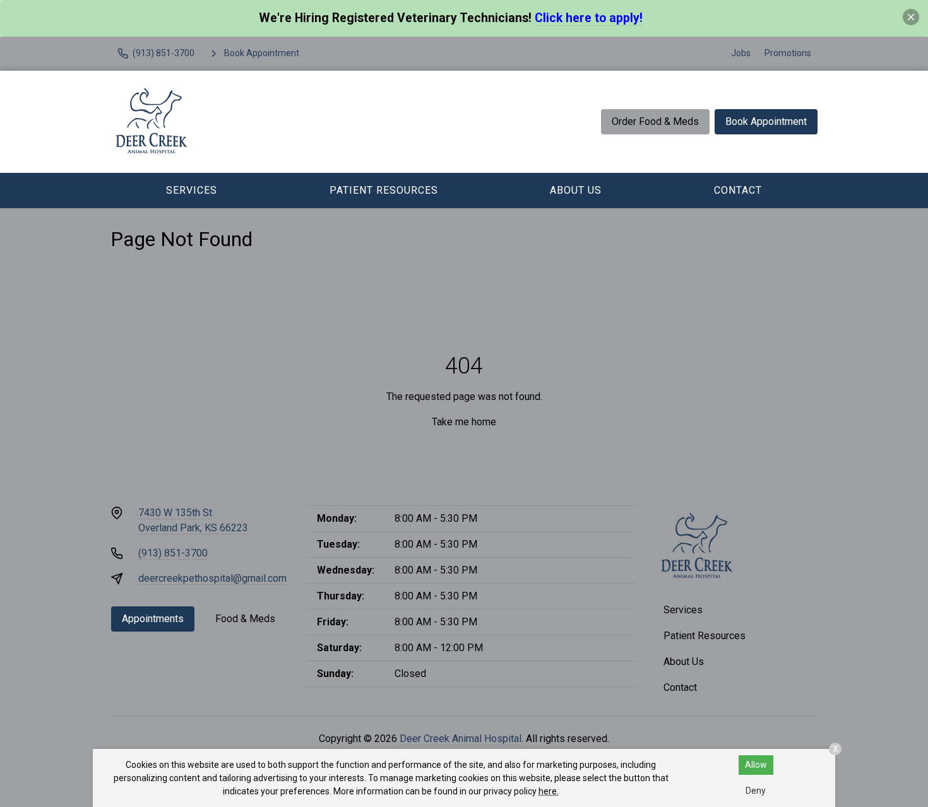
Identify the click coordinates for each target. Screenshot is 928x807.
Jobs (741, 53)
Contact (738, 190)
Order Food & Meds (655, 121)
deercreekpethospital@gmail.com (212, 578)
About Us (576, 190)
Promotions (787, 53)
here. (548, 791)
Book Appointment (766, 121)
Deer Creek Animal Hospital (460, 739)
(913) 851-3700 (173, 553)
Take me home (464, 422)
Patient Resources (384, 190)
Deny (756, 791)
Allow (756, 765)
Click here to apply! (589, 18)
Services (191, 190)
